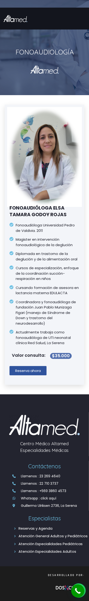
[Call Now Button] (77, 590)
